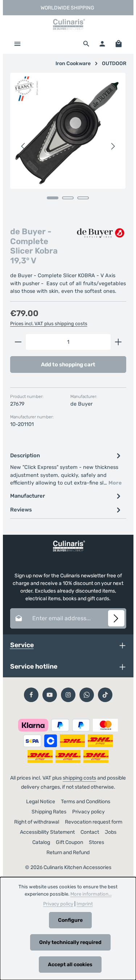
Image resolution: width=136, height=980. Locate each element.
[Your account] (102, 43)
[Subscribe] (116, 618)
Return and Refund (68, 852)
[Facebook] (31, 695)
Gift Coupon (69, 842)
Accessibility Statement (47, 832)
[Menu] (17, 43)
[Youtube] (49, 695)
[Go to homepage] (68, 24)
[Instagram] (68, 695)
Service (22, 645)
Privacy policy (88, 812)
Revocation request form (93, 822)
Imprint (85, 904)
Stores (96, 842)
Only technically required (70, 942)
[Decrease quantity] (18, 342)
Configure (70, 920)
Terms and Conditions (85, 801)
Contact (90, 832)
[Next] (112, 146)
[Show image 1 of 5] (52, 197)
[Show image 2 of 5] (68, 197)
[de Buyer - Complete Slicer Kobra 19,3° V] (68, 131)
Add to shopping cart (68, 364)
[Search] (86, 43)
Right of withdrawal (36, 822)
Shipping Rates (49, 812)
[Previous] (23, 146)
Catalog (41, 842)
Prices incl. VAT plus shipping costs (48, 323)
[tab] (66, 469)
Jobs (110, 832)
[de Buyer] (100, 233)
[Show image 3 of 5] (83, 197)
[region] (68, 146)
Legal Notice (40, 801)
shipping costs (79, 778)
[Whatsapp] (86, 695)
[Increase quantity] (118, 342)
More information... (91, 894)
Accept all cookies (70, 964)
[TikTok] (105, 695)
